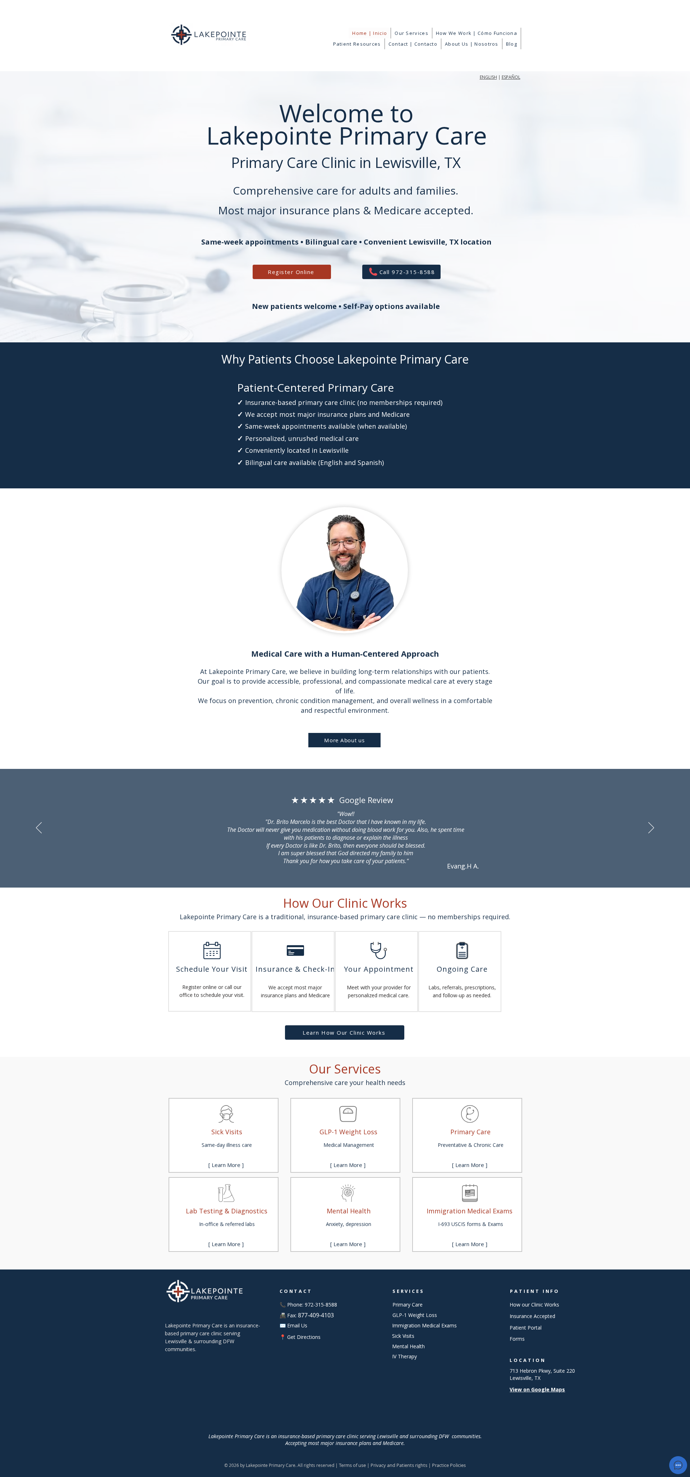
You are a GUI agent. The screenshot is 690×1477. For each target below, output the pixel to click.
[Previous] (39, 828)
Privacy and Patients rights (399, 1465)
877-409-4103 (316, 1315)
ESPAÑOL (511, 77)
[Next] (651, 828)
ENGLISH (488, 77)
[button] (411, 33)
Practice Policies (449, 1465)
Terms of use (352, 1465)
